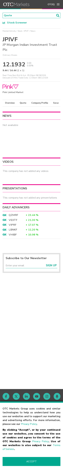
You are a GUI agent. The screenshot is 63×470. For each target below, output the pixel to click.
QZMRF (13, 215)
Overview (10, 103)
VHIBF (13, 234)
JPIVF (26, 31)
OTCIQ (51, 4)
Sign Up (51, 265)
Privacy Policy (29, 424)
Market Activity (9, 31)
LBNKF (13, 229)
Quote (23, 103)
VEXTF (13, 220)
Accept (31, 461)
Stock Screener (16, 22)
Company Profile (39, 103)
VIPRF (12, 225)
